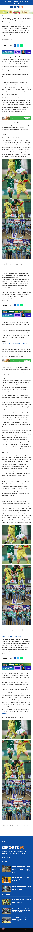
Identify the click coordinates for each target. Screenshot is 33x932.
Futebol (4, 271)
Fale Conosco (15, 1)
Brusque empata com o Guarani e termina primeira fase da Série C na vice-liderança (21, 901)
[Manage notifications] (3, 928)
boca (4, 264)
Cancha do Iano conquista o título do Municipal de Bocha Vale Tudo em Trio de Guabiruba (21, 888)
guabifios (9, 264)
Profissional (11, 271)
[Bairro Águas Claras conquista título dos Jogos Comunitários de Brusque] (6, 880)
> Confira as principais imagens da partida (14, 343)
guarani (16, 264)
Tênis (3, 15)
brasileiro (5, 630)
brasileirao (5, 825)
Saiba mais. (5, 714)
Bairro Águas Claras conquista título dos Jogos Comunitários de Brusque (21, 879)
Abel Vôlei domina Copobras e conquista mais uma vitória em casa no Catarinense (21, 919)
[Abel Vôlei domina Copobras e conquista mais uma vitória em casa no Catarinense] (6, 920)
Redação (10, 651)
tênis (22, 264)
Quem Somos (8, 1)
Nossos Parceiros (24, 1)
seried (24, 630)
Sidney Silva (10, 39)
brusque (12, 630)
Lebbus (25, 929)
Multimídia (10, 636)
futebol (19, 825)
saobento (18, 630)
